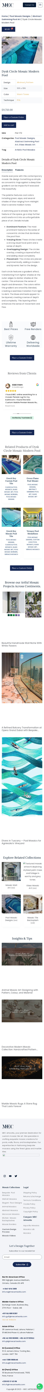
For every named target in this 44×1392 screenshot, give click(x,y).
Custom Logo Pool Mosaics (33, 542)
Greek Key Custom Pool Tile (11, 481)
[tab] (7, 170)
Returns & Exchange (32, 1196)
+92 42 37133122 (27, 1338)
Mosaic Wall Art (11, 886)
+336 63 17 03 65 (9, 1381)
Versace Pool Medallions (33, 532)
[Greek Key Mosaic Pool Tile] (11, 517)
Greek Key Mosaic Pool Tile (11, 533)
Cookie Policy (29, 1204)
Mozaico (27, 1233)
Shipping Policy (30, 1192)
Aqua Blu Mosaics (31, 1225)
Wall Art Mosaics (9, 1199)
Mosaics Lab (29, 1229)
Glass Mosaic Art (27, 144)
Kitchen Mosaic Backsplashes (9, 1219)
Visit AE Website (9, 1319)
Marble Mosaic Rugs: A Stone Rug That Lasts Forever (19, 1105)
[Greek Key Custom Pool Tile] (11, 464)
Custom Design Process (9, 1230)
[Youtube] (10, 1176)
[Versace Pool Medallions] (32, 517)
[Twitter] (15, 1176)
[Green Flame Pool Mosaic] (32, 464)
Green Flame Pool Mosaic (33, 479)
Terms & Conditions (32, 1200)
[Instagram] (4, 1176)
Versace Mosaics (11, 554)
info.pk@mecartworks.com (14, 1341)
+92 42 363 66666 (10, 1338)
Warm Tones (23, 94)
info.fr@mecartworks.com (13, 1384)
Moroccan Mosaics (10, 1214)
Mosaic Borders (9, 1224)
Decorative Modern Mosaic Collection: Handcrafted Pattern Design (19, 1049)
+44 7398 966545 (10, 1360)
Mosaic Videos (9, 1235)
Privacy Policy (29, 1208)
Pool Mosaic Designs (20, 16)
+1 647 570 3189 (10, 1289)
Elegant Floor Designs (12, 1203)
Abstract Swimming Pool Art (33, 491)
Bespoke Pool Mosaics (8, 1193)
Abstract (21, 82)
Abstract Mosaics (10, 1210)
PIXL (18, 100)
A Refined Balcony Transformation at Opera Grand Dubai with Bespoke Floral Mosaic (22, 730)
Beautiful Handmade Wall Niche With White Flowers (22, 644)
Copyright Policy (30, 1211)
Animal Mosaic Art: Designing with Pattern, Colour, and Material (20, 991)
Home (5, 16)
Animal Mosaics (9, 1206)
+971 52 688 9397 (9, 1313)
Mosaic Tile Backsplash (32, 920)
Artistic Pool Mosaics (25, 149)
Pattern (29, 82)
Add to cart (9, 125)
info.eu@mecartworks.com (14, 1363)
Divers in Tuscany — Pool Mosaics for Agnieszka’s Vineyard (21, 842)
